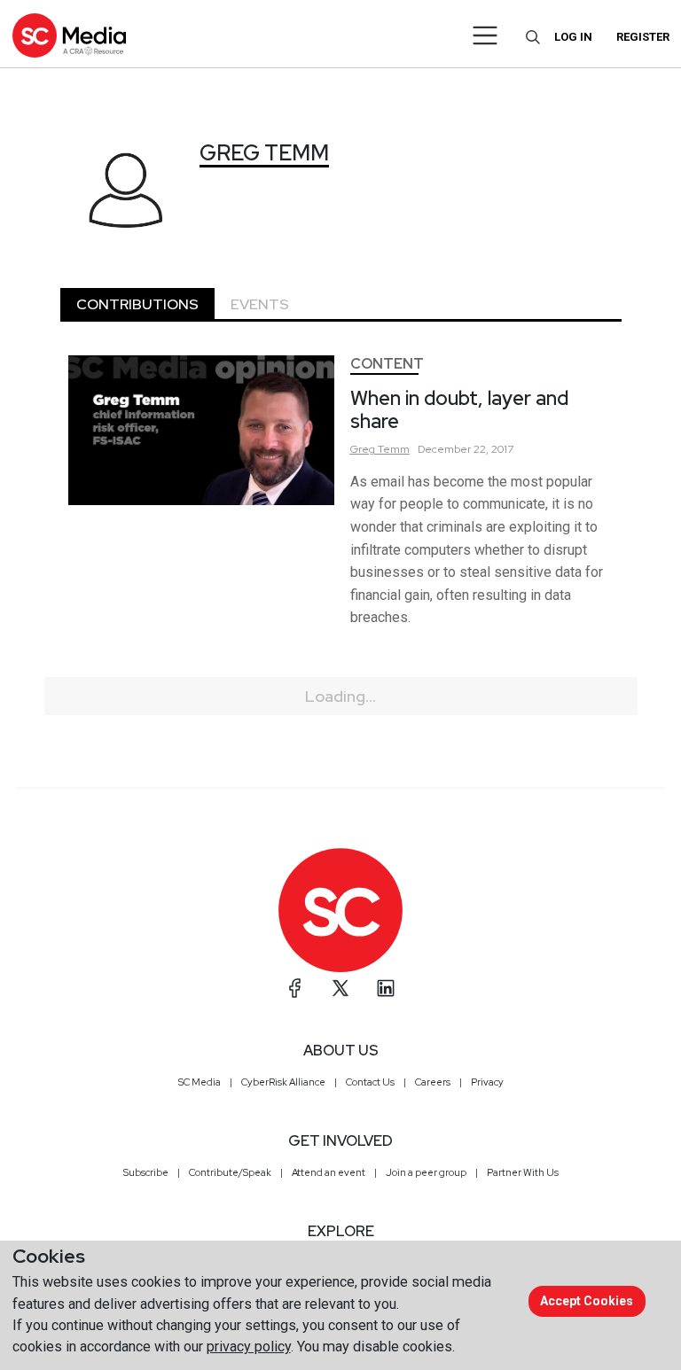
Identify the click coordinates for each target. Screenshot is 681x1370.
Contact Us (370, 1082)
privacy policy (249, 1346)
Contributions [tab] (137, 304)
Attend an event (328, 1172)
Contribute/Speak (230, 1172)
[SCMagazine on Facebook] (295, 988)
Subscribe (145, 1172)
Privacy (487, 1082)
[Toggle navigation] (485, 35)
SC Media (199, 1082)
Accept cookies (586, 1301)
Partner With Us (523, 1172)
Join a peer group (426, 1172)
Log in (573, 36)
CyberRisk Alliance (283, 1082)
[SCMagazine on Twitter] (340, 988)
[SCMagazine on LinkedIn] (385, 988)
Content (387, 363)
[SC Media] (69, 35)
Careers (432, 1082)
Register (642, 36)
